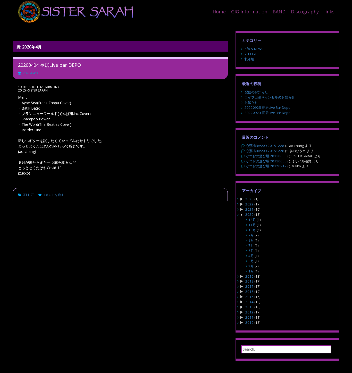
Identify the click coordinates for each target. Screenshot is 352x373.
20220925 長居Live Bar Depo (267, 107)
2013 (249, 307)
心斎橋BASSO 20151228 (265, 145)
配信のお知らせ (256, 92)
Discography (305, 12)
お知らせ (251, 102)
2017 (249, 286)
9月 (251, 235)
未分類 (249, 59)
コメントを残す (53, 195)
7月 (251, 245)
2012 (249, 312)
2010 (249, 322)
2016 (249, 291)
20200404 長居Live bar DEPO (49, 65)
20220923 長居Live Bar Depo (267, 112)
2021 (249, 209)
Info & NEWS (253, 48)
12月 (252, 219)
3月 (251, 261)
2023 (249, 199)
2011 (249, 317)
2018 (249, 281)
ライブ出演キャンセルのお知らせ (270, 97)
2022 (249, 204)
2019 (249, 276)
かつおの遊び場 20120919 (266, 166)
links (329, 12)
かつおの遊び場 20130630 (266, 156)
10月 (252, 230)
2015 (249, 296)
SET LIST (28, 195)
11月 (252, 224)
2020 (249, 214)
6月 (251, 250)
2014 (249, 302)
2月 (251, 266)
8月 (251, 240)
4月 (251, 255)
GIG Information (249, 12)
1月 (251, 271)
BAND (279, 12)
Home (219, 12)
